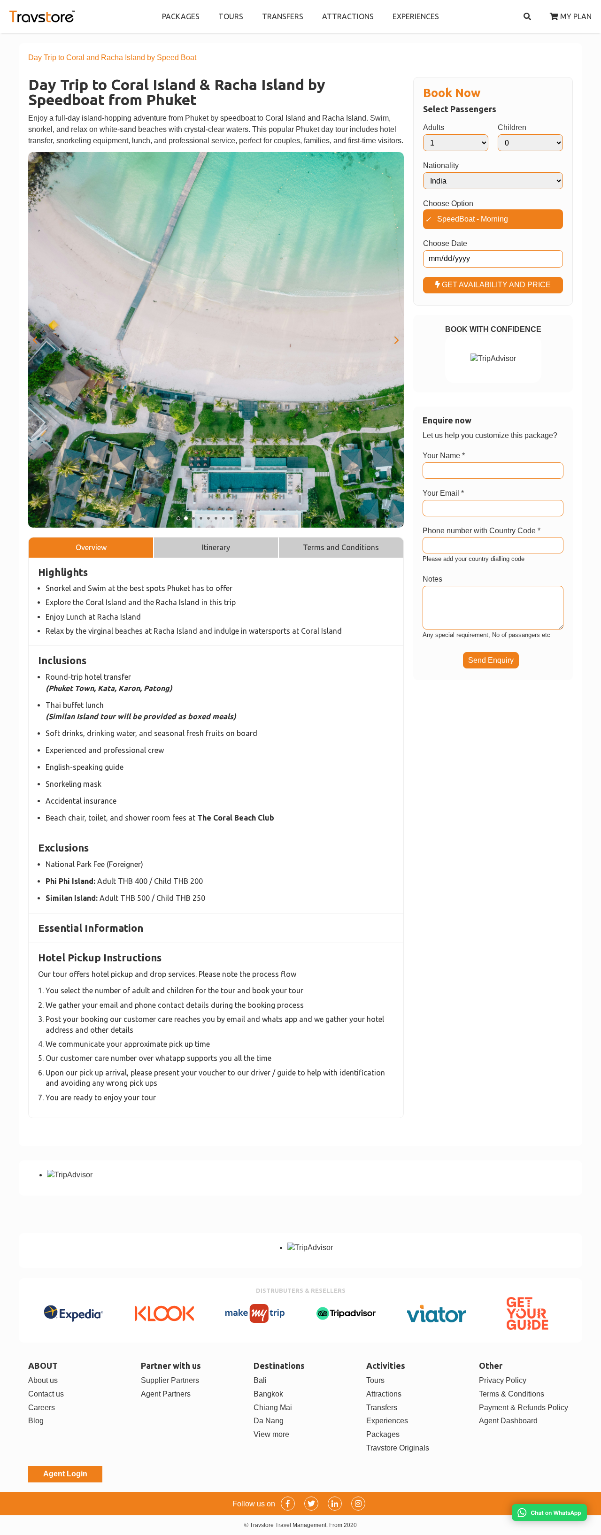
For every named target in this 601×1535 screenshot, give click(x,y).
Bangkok (268, 1394)
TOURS (230, 16)
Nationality (441, 165)
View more (271, 1434)
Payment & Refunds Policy (523, 1408)
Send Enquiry (491, 660)
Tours (375, 1380)
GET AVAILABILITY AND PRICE (495, 285)
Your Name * (444, 456)
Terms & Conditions (511, 1394)
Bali (260, 1380)
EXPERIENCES (416, 16)
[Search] (527, 16)
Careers (41, 1408)
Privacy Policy (502, 1380)
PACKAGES (181, 16)
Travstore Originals (397, 1448)
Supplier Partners (170, 1380)
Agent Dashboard (508, 1421)
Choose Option (448, 203)
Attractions (383, 1394)
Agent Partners (166, 1394)
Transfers (381, 1408)
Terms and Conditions (341, 547)
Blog (36, 1421)
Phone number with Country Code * (481, 531)
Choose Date (445, 243)
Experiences (387, 1421)
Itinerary (216, 547)
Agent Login (65, 1474)
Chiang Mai (273, 1408)
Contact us (46, 1394)
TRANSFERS (282, 16)
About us (43, 1380)
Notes (432, 579)
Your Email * (443, 493)
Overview (91, 547)
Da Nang (269, 1421)
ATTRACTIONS (348, 16)
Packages (383, 1434)
